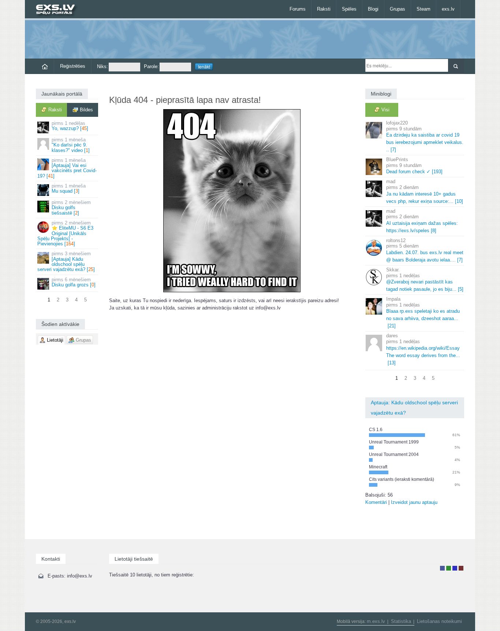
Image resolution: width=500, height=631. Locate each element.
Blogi (373, 9)
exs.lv (448, 9)
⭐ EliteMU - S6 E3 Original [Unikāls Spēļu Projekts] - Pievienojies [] (65, 233)
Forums (298, 9)
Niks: (102, 66)
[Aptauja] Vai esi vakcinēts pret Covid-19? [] (67, 168)
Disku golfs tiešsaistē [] (71, 208)
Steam (423, 9)
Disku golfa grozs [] (74, 282)
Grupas (397, 9)
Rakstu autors (448, 568)
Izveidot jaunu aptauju (414, 502)
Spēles (349, 9)
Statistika (401, 621)
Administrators (461, 568)
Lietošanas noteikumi (439, 621)
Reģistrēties (72, 66)
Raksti (324, 9)
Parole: (151, 66)
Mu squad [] (69, 188)
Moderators (455, 568)
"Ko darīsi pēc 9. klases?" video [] (71, 145)
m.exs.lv (376, 621)
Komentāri (376, 502)
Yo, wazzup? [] (70, 125)
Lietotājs (442, 568)
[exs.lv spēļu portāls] (59, 10)
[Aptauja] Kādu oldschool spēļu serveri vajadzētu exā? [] (66, 261)
